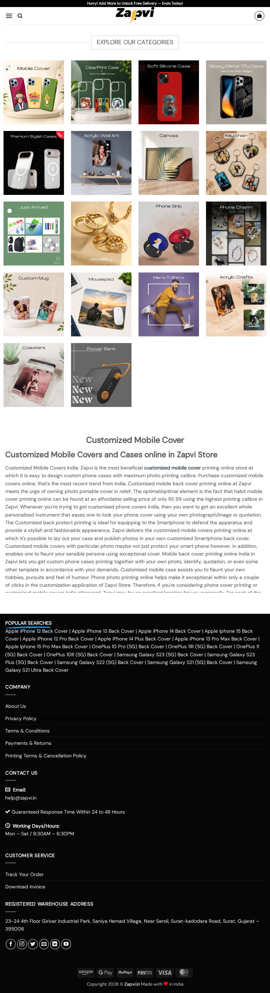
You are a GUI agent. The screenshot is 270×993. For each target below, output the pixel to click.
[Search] (20, 15)
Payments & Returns (28, 743)
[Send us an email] (44, 944)
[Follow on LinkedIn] (55, 944)
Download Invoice (25, 886)
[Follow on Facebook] (11, 944)
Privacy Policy (21, 718)
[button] (9, 16)
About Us (15, 706)
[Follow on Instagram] (22, 944)
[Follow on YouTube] (66, 944)
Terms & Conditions (27, 731)
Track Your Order (24, 874)
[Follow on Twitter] (33, 944)
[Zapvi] (135, 16)
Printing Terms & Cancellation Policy (45, 755)
